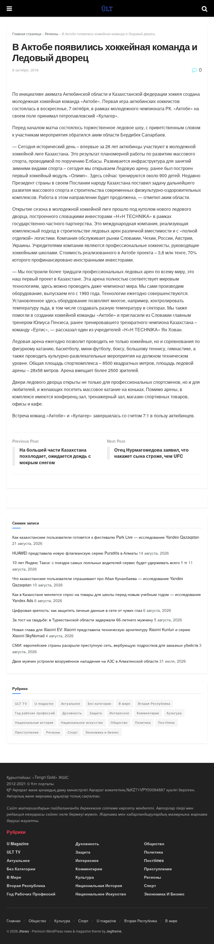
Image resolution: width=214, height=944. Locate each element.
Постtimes (166, 722)
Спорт (73, 732)
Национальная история (34, 722)
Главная (13, 920)
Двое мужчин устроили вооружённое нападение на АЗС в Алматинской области (85, 661)
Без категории (99, 703)
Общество (119, 722)
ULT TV (21, 703)
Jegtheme (113, 931)
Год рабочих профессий (35, 713)
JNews (24, 931)
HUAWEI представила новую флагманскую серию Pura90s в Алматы (75, 553)
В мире (124, 703)
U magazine (44, 703)
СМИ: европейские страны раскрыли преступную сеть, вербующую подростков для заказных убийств (105, 645)
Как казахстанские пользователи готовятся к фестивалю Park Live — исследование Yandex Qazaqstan (105, 537)
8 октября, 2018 (25, 70)
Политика (143, 722)
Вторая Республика (154, 703)
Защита (95, 713)
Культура (174, 713)
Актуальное (70, 703)
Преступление (27, 732)
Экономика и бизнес (102, 732)
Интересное (119, 713)
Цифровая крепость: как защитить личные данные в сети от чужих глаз (77, 610)
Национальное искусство (82, 722)
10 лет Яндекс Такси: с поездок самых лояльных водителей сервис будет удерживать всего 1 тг (99, 562)
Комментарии (148, 713)
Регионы (51, 33)
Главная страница (26, 33)
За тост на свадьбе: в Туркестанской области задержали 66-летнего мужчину (82, 619)
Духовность (72, 713)
